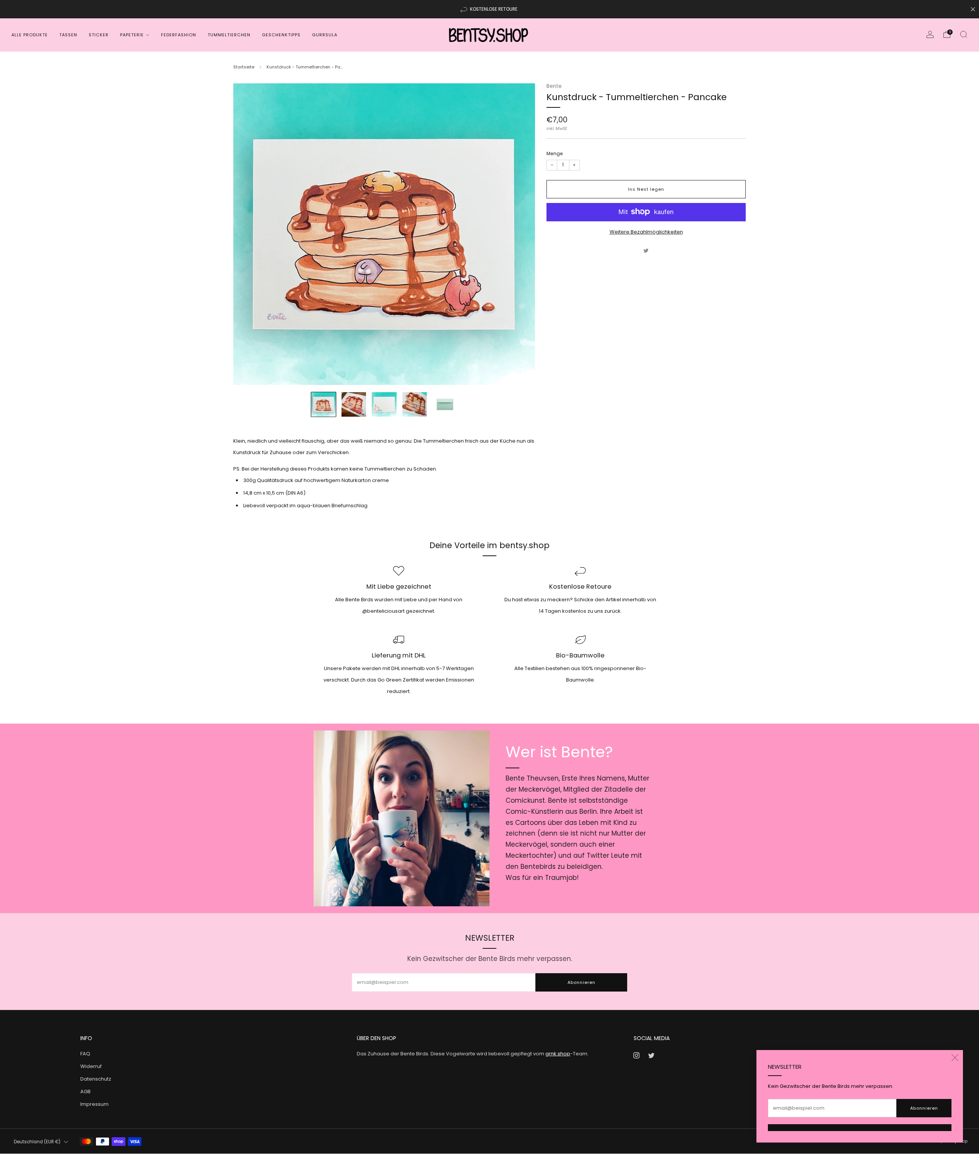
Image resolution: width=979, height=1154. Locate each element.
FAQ (85, 1053)
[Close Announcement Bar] (973, 9)
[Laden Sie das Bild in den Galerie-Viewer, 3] (384, 404)
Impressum (94, 1104)
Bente (554, 86)
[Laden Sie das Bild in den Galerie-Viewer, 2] (353, 404)
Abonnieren (924, 1108)
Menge (554, 153)
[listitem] (490, 9)
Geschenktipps (281, 35)
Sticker (99, 35)
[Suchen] (964, 34)
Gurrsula (324, 35)
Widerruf (91, 1066)
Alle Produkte (29, 35)
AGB (85, 1091)
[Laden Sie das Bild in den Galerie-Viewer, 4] (414, 404)
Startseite (243, 67)
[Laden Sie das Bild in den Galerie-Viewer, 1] (323, 404)
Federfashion (178, 35)
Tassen (68, 35)
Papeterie (132, 35)
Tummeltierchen (229, 35)
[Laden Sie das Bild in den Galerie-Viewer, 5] (444, 404)
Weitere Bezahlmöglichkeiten (646, 231)
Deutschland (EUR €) (37, 1142)
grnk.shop (557, 1053)
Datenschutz (95, 1079)
